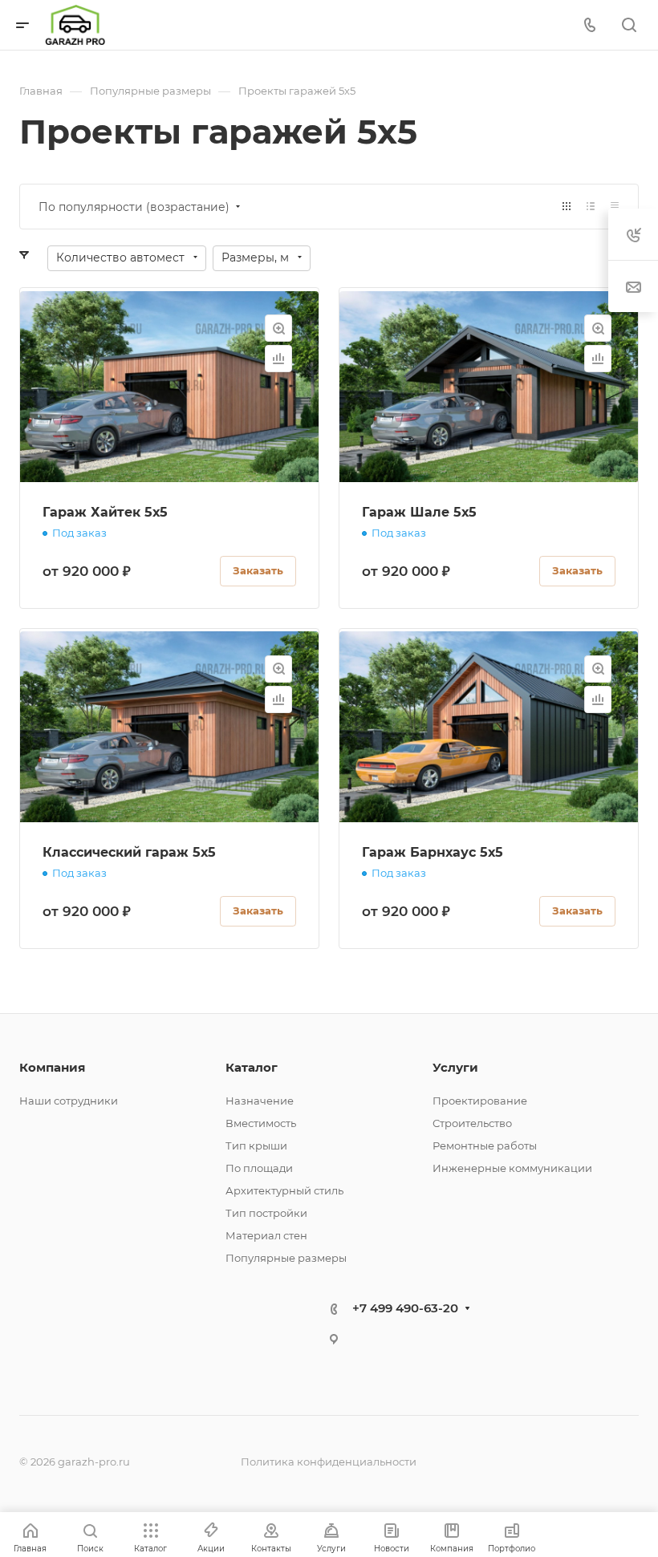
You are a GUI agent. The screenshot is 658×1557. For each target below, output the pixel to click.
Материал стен (266, 1235)
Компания (52, 1067)
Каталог (251, 1067)
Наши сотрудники (68, 1100)
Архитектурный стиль (284, 1190)
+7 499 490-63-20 (405, 1308)
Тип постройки (266, 1212)
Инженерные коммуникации (512, 1168)
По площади (259, 1168)
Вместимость (260, 1123)
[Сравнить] (278, 358)
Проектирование (480, 1100)
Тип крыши (256, 1145)
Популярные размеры (286, 1257)
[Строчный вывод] (591, 206)
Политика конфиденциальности (328, 1461)
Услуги (455, 1067)
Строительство (472, 1123)
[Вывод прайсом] (615, 206)
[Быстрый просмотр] (278, 328)
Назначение (259, 1100)
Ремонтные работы (485, 1145)
